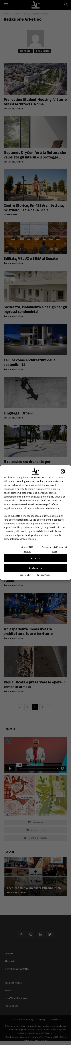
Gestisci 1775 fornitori (27, 549)
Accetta (35, 558)
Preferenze (35, 568)
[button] (62, 471)
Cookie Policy (25, 574)
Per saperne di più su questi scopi (54, 549)
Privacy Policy (43, 574)
